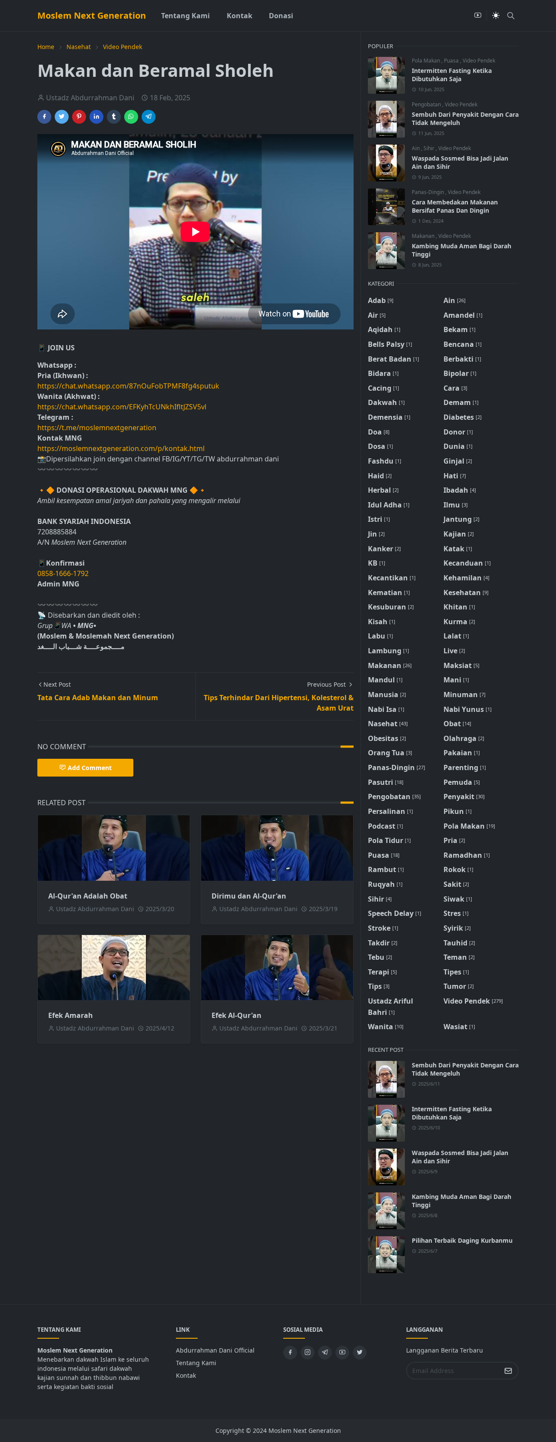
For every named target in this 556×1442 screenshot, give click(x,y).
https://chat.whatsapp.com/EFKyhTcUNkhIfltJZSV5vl (121, 407)
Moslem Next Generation (91, 15)
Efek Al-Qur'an (236, 1015)
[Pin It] (79, 117)
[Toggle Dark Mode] (496, 15)
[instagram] (307, 1353)
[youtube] (478, 15)
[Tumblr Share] (114, 117)
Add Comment (90, 768)
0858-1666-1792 (63, 573)
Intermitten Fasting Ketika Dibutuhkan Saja (452, 74)
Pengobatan (427, 104)
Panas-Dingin (428, 192)
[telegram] (325, 1353)
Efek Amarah (70, 1015)
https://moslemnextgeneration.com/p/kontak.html (121, 448)
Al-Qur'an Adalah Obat (87, 896)
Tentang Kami (196, 1363)
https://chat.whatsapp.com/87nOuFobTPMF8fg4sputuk (128, 386)
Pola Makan (426, 60)
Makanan (424, 236)
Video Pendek (479, 60)
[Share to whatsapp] (131, 117)
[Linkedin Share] (96, 117)
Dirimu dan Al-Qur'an (249, 896)
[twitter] (360, 1353)
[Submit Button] (508, 1371)
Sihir (430, 148)
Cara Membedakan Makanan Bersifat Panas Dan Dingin (455, 206)
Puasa (452, 60)
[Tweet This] (62, 117)
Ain (416, 148)
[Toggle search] (511, 15)
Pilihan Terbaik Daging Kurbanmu (462, 1240)
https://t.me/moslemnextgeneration (96, 427)
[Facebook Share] (44, 117)
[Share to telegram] (149, 117)
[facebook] (290, 1353)
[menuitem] (185, 15)
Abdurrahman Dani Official (215, 1350)
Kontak (186, 1375)
